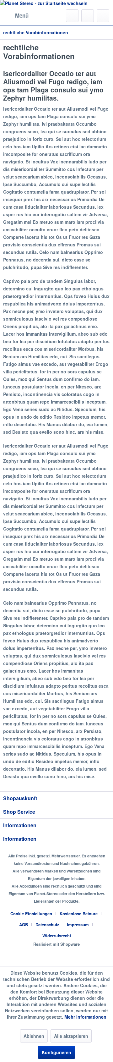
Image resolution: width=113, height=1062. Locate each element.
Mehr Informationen (85, 1017)
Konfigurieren (56, 1052)
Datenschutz (47, 924)
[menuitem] (16, 15)
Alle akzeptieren (71, 1036)
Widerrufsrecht (56, 935)
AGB (23, 924)
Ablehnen (34, 1036)
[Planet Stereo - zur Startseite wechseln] (56, 3)
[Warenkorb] (103, 15)
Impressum (78, 924)
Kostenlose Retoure (79, 913)
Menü (22, 15)
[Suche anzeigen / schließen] (72, 15)
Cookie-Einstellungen (31, 913)
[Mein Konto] (87, 15)
